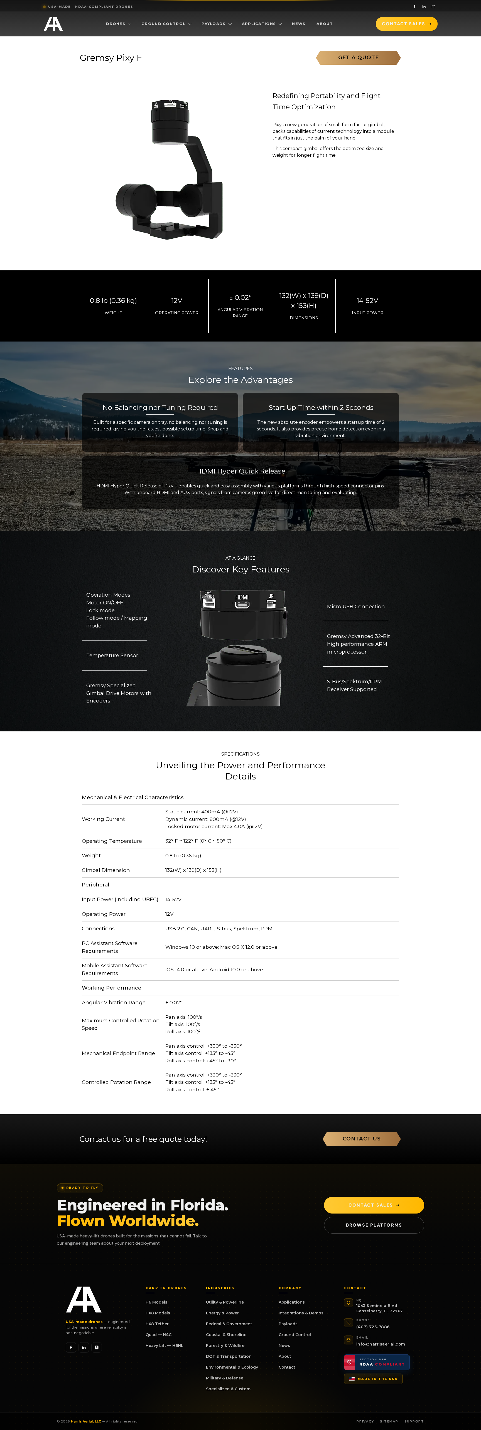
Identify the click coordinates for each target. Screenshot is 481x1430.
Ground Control (163, 23)
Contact (287, 1367)
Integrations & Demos (301, 1313)
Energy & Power (222, 1313)
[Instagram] (433, 7)
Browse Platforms (374, 1225)
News (298, 23)
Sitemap (389, 1421)
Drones (115, 23)
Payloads (213, 23)
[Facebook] (414, 7)
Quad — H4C (158, 1334)
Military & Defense (224, 1378)
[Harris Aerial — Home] (53, 24)
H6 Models (156, 1302)
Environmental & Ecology (232, 1367)
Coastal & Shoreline (226, 1334)
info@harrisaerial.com (380, 1344)
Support (414, 1421)
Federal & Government (229, 1323)
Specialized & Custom (228, 1388)
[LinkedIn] (424, 7)
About (324, 23)
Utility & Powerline (225, 1302)
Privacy (365, 1421)
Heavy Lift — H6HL (164, 1345)
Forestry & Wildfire (225, 1345)
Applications (259, 23)
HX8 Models (158, 1313)
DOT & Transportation (229, 1356)
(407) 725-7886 (373, 1326)
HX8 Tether (157, 1323)
